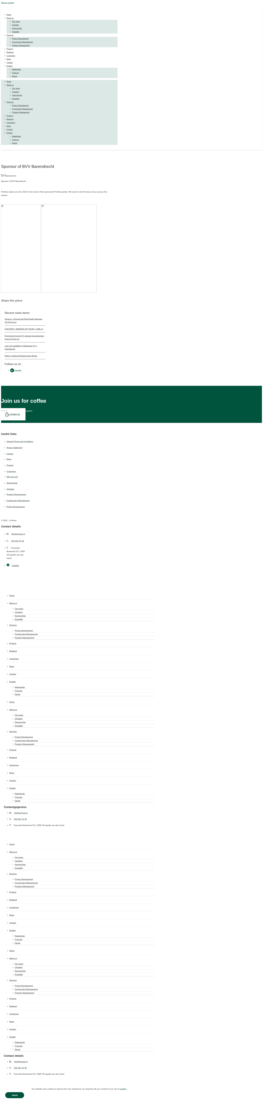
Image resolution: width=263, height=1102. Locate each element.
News (9, 59)
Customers (11, 56)
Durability (15, 32)
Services (10, 35)
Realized (10, 52)
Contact (10, 63)
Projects (10, 49)
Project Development (20, 39)
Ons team (16, 22)
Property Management (21, 45)
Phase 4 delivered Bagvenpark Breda (21, 356)
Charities (15, 25)
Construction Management (22, 42)
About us (10, 18)
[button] (7, 309)
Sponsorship (17, 28)
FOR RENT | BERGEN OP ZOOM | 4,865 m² (24, 329)
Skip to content (7, 3)
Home (9, 15)
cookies (123, 1089)
